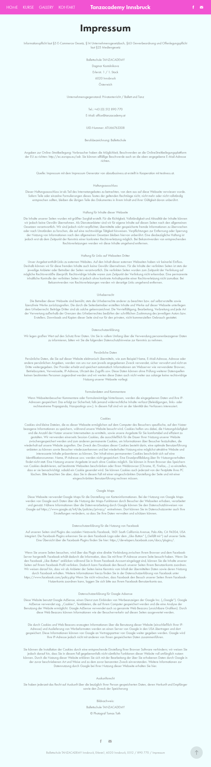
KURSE (28, 7)
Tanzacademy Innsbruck (120, 7)
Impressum (158, 752)
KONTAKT (67, 7)
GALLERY (46, 7)
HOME (12, 7)
